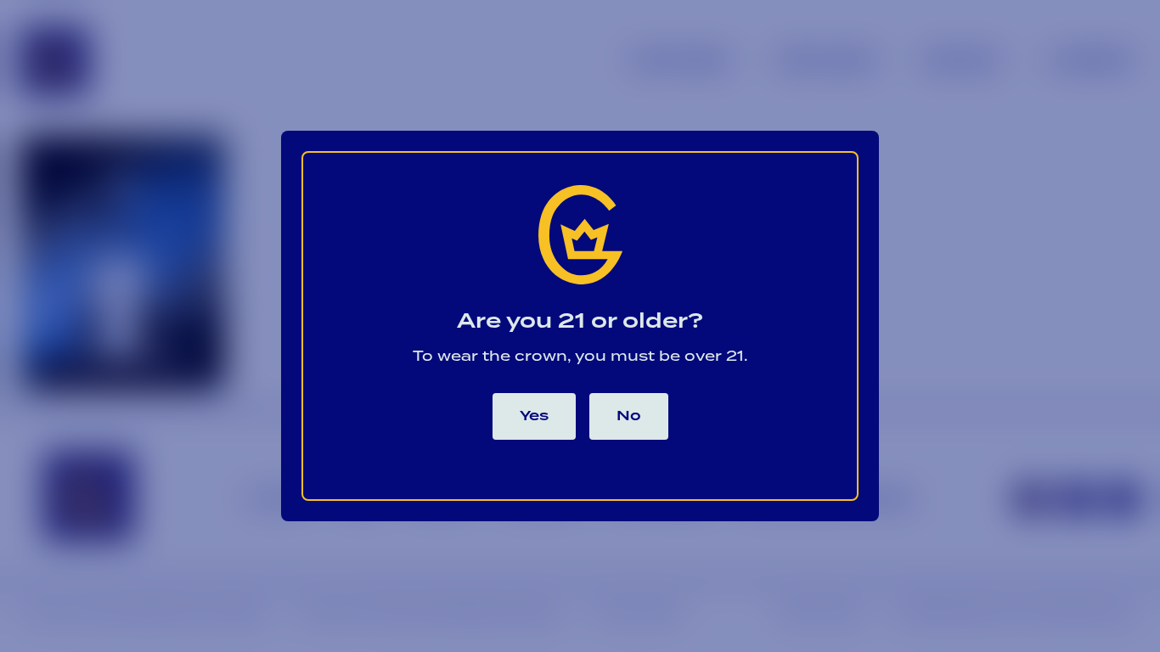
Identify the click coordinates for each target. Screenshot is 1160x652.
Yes (534, 416)
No (629, 416)
